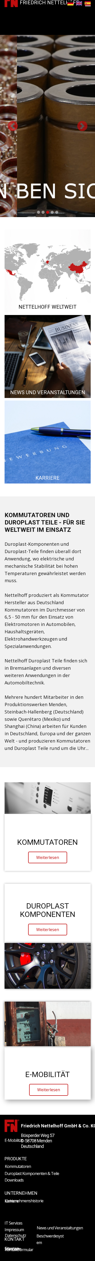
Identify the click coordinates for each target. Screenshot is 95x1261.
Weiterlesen (47, 857)
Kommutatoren (18, 1166)
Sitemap (11, 1248)
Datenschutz (15, 1235)
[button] (13, 126)
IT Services (13, 1223)
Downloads (14, 1180)
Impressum (14, 1229)
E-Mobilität (14, 1140)
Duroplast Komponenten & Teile (32, 1173)
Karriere (11, 1201)
